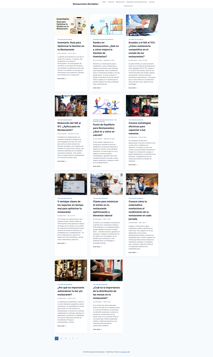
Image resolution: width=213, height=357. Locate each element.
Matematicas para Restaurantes (103, 39)
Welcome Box (120, 2)
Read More (61, 78)
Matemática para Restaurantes (136, 2)
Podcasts (111, 2)
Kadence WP (125, 352)
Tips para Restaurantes (64, 39)
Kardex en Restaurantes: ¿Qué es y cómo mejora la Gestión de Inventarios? (106, 49)
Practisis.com (128, 6)
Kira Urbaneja (62, 53)
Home (104, 2)
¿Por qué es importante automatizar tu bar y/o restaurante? (70, 291)
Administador (133, 60)
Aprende (152, 2)
